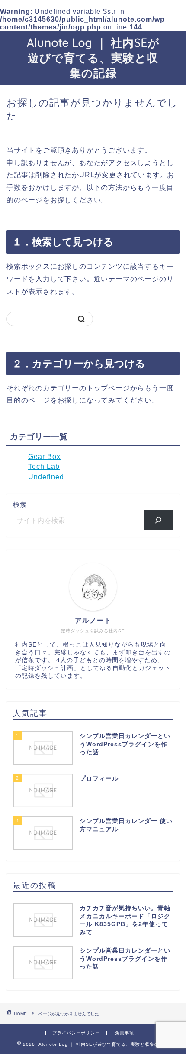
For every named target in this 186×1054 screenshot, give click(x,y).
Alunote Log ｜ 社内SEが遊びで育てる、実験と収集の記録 (93, 58)
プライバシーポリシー (76, 1033)
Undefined (46, 477)
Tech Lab (44, 466)
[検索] (158, 520)
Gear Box (44, 456)
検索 (20, 504)
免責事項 (124, 1033)
